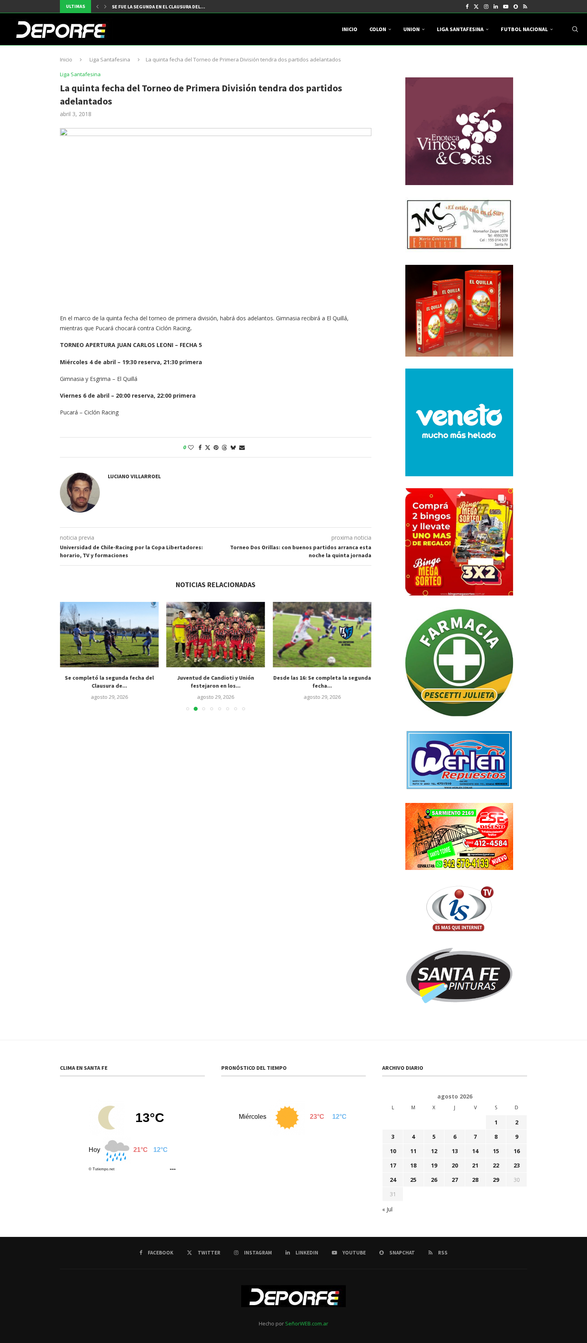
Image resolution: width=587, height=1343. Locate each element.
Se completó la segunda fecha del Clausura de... (109, 681)
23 (517, 1165)
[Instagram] (486, 6)
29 (496, 1179)
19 (434, 1165)
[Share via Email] (242, 447)
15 (496, 1151)
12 (434, 1151)
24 (393, 1179)
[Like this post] (191, 447)
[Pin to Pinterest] (216, 447)
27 (455, 1179)
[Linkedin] (496, 6)
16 (517, 1151)
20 (455, 1165)
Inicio (349, 29)
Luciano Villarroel (134, 476)
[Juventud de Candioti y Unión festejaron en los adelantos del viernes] (216, 634)
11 (413, 1151)
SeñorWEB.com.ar (306, 1323)
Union (411, 29)
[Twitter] (476, 6)
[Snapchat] (516, 6)
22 (496, 1165)
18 (413, 1165)
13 (455, 1151)
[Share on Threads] (224, 447)
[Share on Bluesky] (233, 447)
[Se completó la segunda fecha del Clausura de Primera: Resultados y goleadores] (109, 634)
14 (475, 1151)
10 (393, 1151)
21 (475, 1165)
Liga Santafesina (460, 29)
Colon (377, 29)
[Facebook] (467, 6)
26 (434, 1179)
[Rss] (525, 6)
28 (475, 1179)
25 (413, 1179)
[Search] (575, 29)
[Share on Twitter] (207, 447)
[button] (97, 6)
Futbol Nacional (524, 29)
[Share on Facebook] (200, 447)
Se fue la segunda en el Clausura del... (158, 7)
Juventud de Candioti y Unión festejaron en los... (215, 681)
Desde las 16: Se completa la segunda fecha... (322, 681)
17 (393, 1165)
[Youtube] (505, 6)
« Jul (387, 1209)
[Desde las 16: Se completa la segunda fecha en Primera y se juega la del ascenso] (322, 634)
